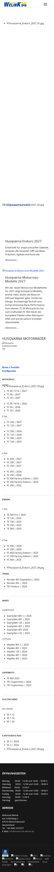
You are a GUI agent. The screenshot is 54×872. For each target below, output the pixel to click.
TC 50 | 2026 (13, 410)
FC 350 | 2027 (14, 462)
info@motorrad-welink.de (21, 831)
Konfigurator (9, 371)
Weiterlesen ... (12, 260)
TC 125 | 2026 (14, 434)
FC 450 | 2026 (14, 471)
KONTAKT (6, 865)
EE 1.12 (10, 714)
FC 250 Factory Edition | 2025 (22, 482)
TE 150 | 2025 (14, 521)
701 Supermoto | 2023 (19, 685)
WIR (47, 858)
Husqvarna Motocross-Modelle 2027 (22, 279)
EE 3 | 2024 (13, 741)
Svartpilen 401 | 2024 (18, 626)
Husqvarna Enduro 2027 (23, 241)
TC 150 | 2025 (14, 441)
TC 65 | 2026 (13, 407)
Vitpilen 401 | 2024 (17, 655)
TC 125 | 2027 (14, 425)
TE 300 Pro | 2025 (16, 514)
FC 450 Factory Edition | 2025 (22, 478)
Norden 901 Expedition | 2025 (23, 579)
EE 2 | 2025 (13, 744)
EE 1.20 (10, 721)
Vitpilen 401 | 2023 (17, 658)
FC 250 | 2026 (14, 475)
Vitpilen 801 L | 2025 (18, 644)
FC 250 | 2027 (14, 465)
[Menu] (45, 4)
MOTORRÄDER (18, 861)
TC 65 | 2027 (13, 394)
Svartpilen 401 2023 (17, 629)
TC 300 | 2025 (14, 438)
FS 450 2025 (13, 678)
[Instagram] (12, 839)
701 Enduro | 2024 (17, 586)
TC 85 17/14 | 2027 (17, 391)
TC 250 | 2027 (14, 422)
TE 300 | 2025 (14, 528)
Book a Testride (10, 367)
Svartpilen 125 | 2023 (18, 633)
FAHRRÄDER (33, 861)
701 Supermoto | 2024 (19, 681)
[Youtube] (7, 839)
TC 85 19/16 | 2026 (17, 403)
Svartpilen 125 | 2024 (18, 622)
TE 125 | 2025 (14, 518)
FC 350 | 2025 (14, 485)
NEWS (5, 861)
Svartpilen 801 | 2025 (18, 619)
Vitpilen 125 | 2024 (17, 651)
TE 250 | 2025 (14, 525)
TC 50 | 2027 (13, 397)
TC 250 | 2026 (14, 431)
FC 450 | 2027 (14, 458)
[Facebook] (3, 839)
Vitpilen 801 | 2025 (17, 648)
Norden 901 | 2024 (17, 583)
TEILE (44, 861)
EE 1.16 (10, 718)
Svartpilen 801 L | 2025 (19, 615)
